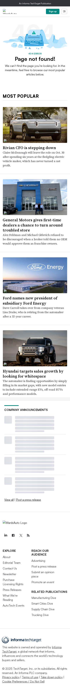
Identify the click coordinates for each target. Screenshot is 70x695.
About (6, 557)
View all (9, 499)
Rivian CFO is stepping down (29, 147)
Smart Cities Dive (42, 603)
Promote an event (42, 582)
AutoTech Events (13, 605)
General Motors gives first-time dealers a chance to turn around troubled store (33, 225)
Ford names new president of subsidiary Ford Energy (30, 300)
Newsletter (9, 574)
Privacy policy (11, 677)
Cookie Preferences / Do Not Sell (23, 681)
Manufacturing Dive (43, 598)
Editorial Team (11, 562)
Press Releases (12, 590)
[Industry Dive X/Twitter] (20, 535)
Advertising (38, 560)
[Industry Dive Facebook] (13, 535)
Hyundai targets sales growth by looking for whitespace (33, 373)
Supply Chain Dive (43, 609)
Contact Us (10, 568)
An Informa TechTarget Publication (35, 3)
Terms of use (30, 677)
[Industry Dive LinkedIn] (5, 535)
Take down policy (52, 677)
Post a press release (28, 499)
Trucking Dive (40, 615)
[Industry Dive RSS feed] (28, 535)
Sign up (53, 11)
